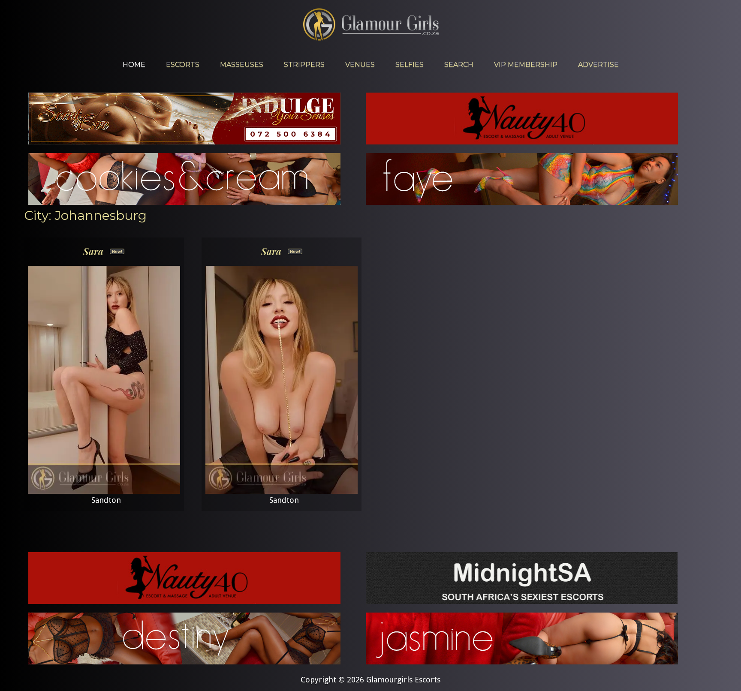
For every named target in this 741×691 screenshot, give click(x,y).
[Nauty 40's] (184, 601)
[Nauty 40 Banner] (522, 141)
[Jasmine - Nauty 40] (522, 661)
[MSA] (522, 601)
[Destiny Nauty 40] (184, 661)
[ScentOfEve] (184, 141)
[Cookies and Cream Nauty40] (184, 202)
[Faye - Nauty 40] (522, 202)
